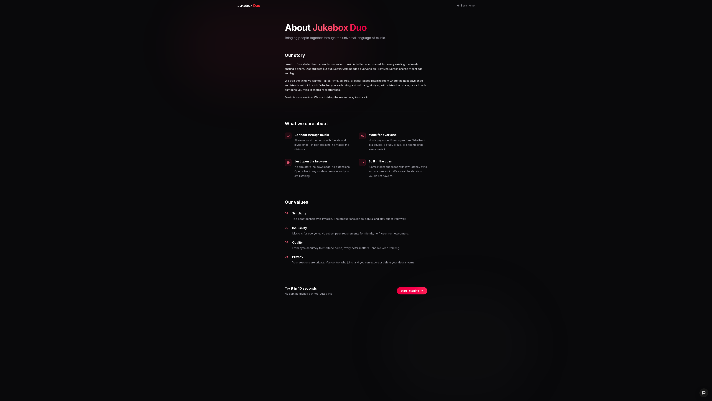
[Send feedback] (703, 392)
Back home (468, 5)
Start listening (409, 290)
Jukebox (248, 5)
